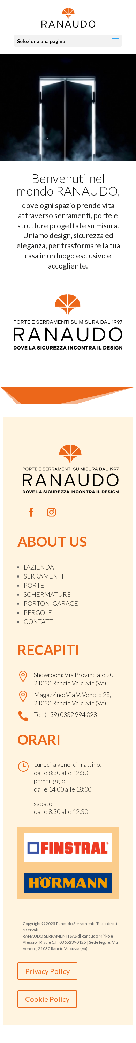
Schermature (47, 594)
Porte (34, 585)
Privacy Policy (47, 971)
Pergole (38, 612)
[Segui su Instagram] (51, 512)
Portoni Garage (51, 603)
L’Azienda (39, 567)
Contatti (39, 621)
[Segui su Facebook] (31, 512)
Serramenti (43, 576)
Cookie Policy (47, 999)
